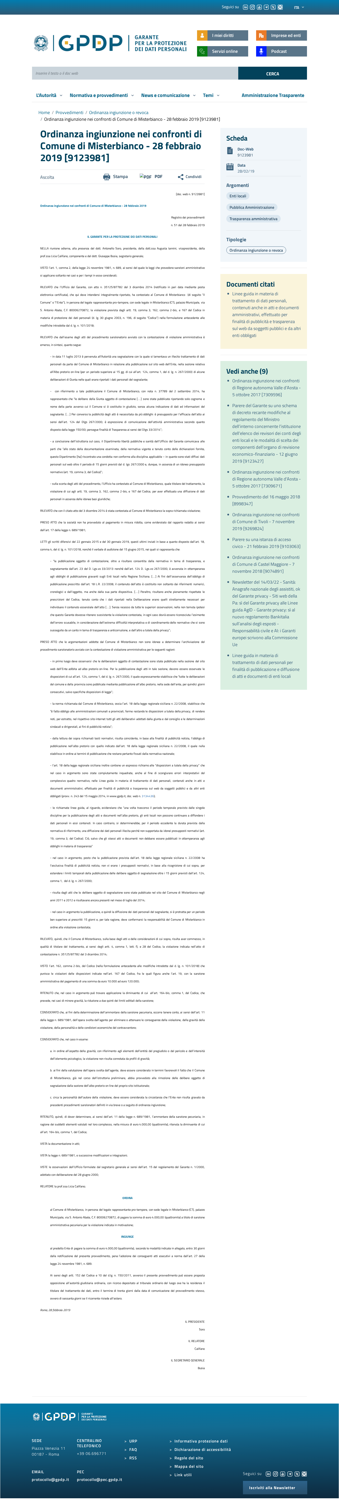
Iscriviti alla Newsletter (272, 1488)
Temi (208, 95)
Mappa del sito (188, 1466)
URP (133, 1441)
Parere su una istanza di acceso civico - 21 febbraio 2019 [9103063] (266, 543)
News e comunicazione (166, 95)
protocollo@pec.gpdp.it (99, 1479)
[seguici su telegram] (266, 7)
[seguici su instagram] (252, 7)
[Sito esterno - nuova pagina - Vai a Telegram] (289, 1473)
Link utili (183, 1475)
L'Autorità (46, 95)
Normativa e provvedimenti (99, 95)
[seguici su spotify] (280, 7)
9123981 (245, 155)
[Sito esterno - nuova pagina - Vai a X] (297, 1473)
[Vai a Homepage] (70, 1422)
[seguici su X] (273, 7)
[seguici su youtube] (259, 7)
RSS (133, 1458)
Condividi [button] (194, 177)
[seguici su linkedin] (245, 7)
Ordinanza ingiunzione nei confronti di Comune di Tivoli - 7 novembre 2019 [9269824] (266, 521)
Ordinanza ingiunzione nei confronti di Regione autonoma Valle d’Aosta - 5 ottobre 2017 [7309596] (266, 387)
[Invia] (272, 73)
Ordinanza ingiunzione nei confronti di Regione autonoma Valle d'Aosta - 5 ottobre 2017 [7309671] (266, 479)
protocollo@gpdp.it (50, 1479)
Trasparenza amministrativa (253, 219)
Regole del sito (188, 1458)
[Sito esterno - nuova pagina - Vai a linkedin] (268, 1473)
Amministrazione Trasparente (273, 95)
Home (44, 112)
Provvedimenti (69, 112)
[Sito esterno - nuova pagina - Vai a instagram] (275, 1473)
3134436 (148, 796)
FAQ (133, 1449)
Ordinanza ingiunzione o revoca (118, 112)
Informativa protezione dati (201, 1441)
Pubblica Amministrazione (252, 207)
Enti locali (238, 196)
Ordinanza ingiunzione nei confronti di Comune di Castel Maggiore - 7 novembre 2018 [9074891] (266, 564)
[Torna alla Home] (110, 42)
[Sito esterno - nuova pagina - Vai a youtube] (282, 1473)
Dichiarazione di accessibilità (202, 1449)
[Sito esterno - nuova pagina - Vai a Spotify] (304, 1473)
